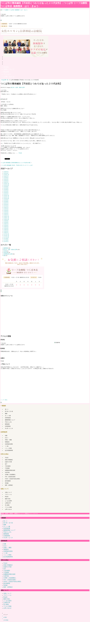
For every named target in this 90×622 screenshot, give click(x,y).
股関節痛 (7, 424)
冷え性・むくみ (9, 428)
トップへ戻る (4, 399)
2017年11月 (6, 235)
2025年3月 (5, 173)
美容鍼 (6, 483)
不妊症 (20, 153)
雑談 (4, 255)
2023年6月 (5, 189)
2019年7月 (5, 207)
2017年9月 (5, 238)
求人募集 (7, 505)
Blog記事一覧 (4, 79)
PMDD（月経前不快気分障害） (13, 478)
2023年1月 (5, 194)
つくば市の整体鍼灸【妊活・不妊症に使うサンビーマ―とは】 (17, 165)
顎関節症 (7, 442)
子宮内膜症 (8, 466)
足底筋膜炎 (8, 426)
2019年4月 (5, 210)
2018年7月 (5, 223)
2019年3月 (5, 211)
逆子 (6, 464)
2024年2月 (5, 180)
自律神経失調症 (9, 444)
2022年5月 (5, 204)
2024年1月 (5, 182)
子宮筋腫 (7, 468)
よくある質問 (8, 500)
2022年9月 (5, 200)
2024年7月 (5, 176)
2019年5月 (5, 209)
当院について (8, 492)
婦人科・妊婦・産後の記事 (18, 87)
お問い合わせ (8, 509)
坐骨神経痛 (8, 417)
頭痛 (6, 435)
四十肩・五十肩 (9, 411)
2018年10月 (6, 219)
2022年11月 (6, 197)
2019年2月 (5, 213)
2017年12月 (6, 234)
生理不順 (7, 472)
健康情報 (5, 248)
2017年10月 (6, 237)
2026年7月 (5, 171)
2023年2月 (5, 192)
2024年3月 (5, 179)
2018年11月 (6, 217)
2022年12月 (6, 195)
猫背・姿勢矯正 (9, 485)
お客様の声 (8, 503)
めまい (6, 437)
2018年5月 (5, 226)
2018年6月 (5, 225)
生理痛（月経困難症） (10, 474)
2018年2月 (5, 231)
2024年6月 (5, 177)
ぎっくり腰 (8, 415)
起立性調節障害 (9, 450)
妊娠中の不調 (8, 461)
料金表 (6, 496)
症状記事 (5, 252)
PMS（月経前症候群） (10, 476)
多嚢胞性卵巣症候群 (10, 470)
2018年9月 (5, 220)
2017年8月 (5, 240)
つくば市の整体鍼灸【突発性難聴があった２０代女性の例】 (16, 162)
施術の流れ (8, 498)
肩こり (6, 409)
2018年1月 (5, 232)
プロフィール (8, 494)
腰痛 (6, 413)
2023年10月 (6, 185)
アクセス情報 (8, 507)
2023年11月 (6, 183)
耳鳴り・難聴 (8, 439)
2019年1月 (5, 214)
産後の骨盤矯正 (9, 459)
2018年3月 (5, 229)
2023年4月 (5, 191)
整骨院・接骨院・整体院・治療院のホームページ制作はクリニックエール (19, 513)
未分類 (5, 251)
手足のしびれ (8, 422)
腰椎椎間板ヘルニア (10, 419)
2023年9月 (5, 186)
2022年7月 (5, 203)
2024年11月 (6, 174)
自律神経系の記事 (7, 254)
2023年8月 (5, 188)
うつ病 (6, 446)
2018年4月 (5, 228)
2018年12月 (6, 216)
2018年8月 (5, 222)
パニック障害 (8, 448)
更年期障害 (8, 481)
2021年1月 (5, 206)
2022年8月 (5, 201)
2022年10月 (6, 198)
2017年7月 (5, 241)
